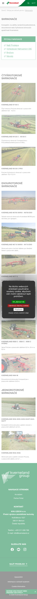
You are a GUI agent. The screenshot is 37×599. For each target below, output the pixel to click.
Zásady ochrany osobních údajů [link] (18, 313)
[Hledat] (27, 10)
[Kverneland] (12, 3)
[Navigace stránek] (3, 3)
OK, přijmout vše (18, 302)
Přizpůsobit (18, 309)
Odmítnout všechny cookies (18, 306)
